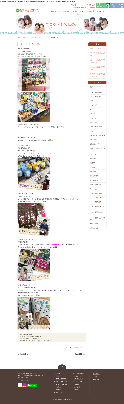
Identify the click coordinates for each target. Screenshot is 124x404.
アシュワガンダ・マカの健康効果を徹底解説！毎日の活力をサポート (97, 68)
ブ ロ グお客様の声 (91, 10)
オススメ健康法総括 (95, 202)
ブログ (24, 37)
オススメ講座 (93, 105)
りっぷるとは (93, 189)
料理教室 (92, 163)
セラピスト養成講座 (61, 384)
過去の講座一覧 (94, 180)
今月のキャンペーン (95, 100)
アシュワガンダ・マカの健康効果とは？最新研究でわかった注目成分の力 (97, 61)
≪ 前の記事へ (23, 354)
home (18, 37)
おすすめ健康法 (79, 11)
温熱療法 (77, 384)
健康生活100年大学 (95, 144)
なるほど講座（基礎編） (63, 381)
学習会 (91, 131)
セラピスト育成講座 (95, 184)
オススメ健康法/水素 (95, 96)
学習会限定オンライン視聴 (97, 135)
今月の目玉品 (93, 122)
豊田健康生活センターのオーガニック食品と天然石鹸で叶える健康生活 (97, 75)
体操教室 (58, 387)
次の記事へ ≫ (80, 354)
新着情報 (92, 114)
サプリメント (78, 381)
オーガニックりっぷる (35, 37)
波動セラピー (78, 376)
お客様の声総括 (94, 228)
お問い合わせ (103, 11)
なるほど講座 (93, 140)
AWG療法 (77, 387)
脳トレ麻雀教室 (94, 176)
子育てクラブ (93, 154)
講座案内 (67, 11)
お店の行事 (93, 118)
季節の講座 (93, 158)
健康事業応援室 (94, 223)
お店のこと (56, 11)
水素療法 (77, 390)
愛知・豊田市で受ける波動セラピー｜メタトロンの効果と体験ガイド (97, 54)
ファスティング (78, 379)
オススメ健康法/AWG (96, 92)
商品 (91, 109)
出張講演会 (93, 171)
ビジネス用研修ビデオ (96, 197)
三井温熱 (92, 167)
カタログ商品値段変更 (96, 126)
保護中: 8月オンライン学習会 (97, 48)
